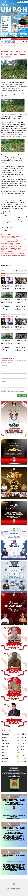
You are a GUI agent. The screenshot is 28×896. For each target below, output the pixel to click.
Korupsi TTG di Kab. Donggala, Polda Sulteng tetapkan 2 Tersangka (13, 256)
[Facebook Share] (13, 271)
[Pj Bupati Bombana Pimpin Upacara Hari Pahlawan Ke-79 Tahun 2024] (7, 280)
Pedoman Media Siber (14, 890)
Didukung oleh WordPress (9, 892)
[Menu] (2, 41)
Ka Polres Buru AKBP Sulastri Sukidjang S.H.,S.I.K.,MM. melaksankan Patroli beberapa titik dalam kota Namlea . (13, 250)
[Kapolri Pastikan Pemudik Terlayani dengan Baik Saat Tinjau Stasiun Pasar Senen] (21, 280)
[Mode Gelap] (23, 41)
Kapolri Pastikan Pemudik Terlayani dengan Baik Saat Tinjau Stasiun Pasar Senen (13, 240)
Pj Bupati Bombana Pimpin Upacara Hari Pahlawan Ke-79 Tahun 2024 (11, 237)
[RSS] (14, 883)
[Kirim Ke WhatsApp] (25, 271)
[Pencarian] (26, 41)
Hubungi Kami (11, 888)
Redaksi (18, 888)
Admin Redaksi (7, 56)
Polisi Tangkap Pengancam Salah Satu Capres (13, 253)
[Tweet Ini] (16, 271)
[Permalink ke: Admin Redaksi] (2, 57)
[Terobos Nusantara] (9, 41)
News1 (2, 49)
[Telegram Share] (22, 271)
